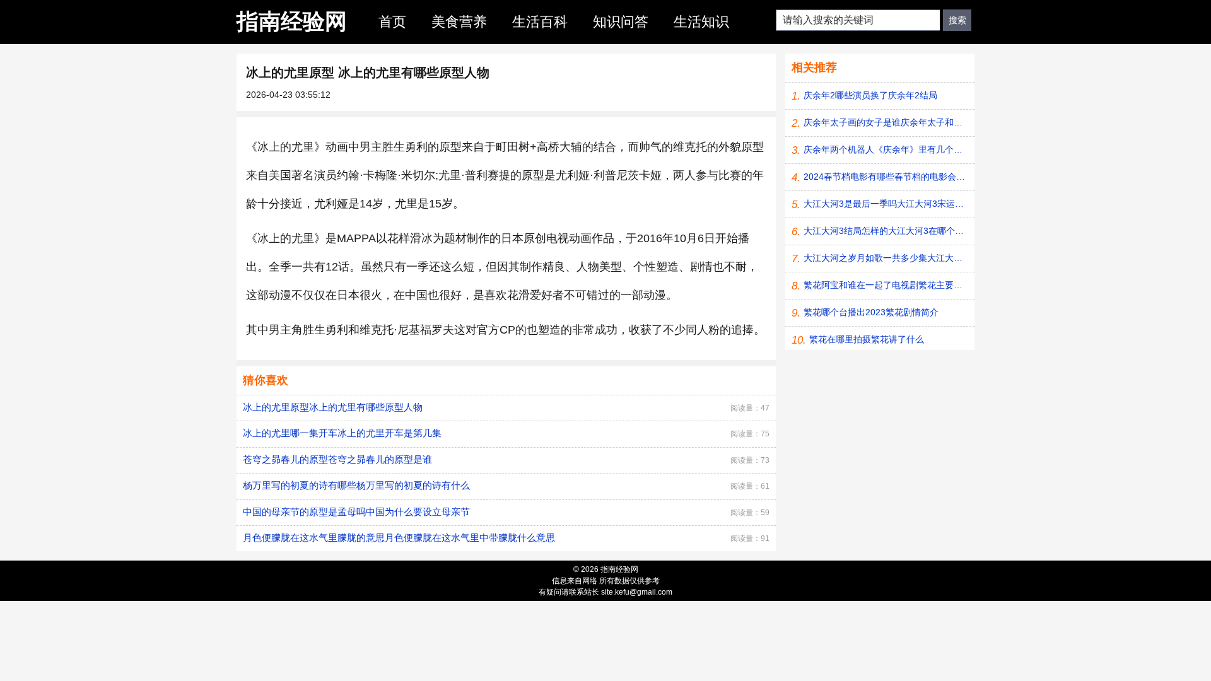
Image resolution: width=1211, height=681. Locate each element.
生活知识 (701, 22)
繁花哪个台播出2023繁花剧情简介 (871, 312)
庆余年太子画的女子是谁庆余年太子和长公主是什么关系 (886, 122)
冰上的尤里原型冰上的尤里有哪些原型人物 (333, 407)
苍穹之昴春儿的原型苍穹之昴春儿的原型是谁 (337, 459)
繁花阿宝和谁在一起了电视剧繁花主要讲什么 (886, 285)
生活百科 (540, 22)
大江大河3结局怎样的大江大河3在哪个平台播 (886, 231)
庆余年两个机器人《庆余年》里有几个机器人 (886, 149)
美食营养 (459, 22)
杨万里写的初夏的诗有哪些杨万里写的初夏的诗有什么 (356, 485)
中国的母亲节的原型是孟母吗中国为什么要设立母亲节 (356, 511)
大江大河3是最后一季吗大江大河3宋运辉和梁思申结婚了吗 (886, 204)
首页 (392, 22)
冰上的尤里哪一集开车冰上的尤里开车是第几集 (342, 433)
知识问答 (620, 22)
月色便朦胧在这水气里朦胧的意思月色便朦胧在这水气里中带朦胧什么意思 (399, 537)
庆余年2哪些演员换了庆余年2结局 (870, 95)
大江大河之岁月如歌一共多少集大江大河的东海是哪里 (886, 258)
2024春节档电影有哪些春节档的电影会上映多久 (886, 177)
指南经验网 (292, 21)
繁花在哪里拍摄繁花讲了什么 (866, 339)
